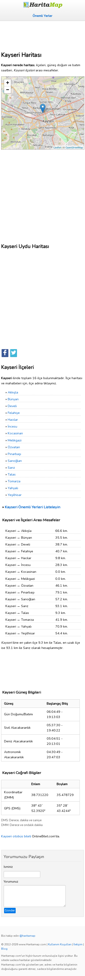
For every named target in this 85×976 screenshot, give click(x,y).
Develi (12, 406)
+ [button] (7, 82)
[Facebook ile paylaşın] (5, 353)
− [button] (7, 90)
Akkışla (13, 392)
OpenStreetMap (74, 147)
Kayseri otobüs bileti (16, 836)
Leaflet (57, 147)
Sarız (11, 467)
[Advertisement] (42, 34)
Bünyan (13, 399)
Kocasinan (15, 433)
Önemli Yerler (42, 15)
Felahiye (14, 412)
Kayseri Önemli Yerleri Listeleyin (32, 507)
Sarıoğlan (15, 460)
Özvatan (14, 447)
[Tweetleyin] (13, 353)
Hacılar (13, 419)
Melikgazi (15, 440)
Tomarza (14, 481)
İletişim (78, 944)
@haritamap (27, 936)
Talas (12, 474)
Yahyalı (13, 488)
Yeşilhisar (15, 495)
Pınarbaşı (14, 454)
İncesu (12, 426)
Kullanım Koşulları (59, 944)
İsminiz (8, 867)
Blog (4, 949)
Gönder (10, 910)
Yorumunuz (11, 882)
